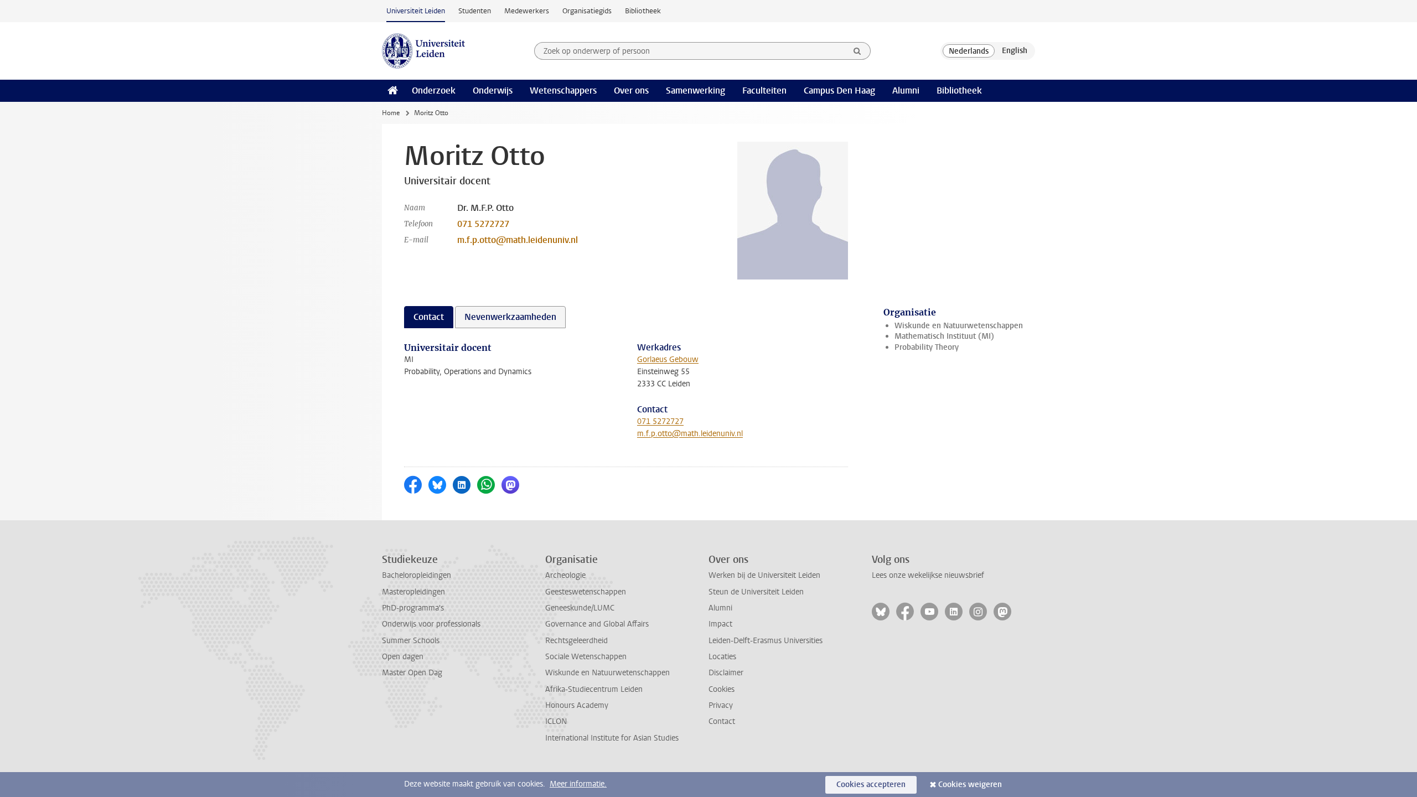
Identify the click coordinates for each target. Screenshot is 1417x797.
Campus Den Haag (839, 90)
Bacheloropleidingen (416, 575)
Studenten (474, 10)
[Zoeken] (857, 51)
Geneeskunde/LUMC (579, 608)
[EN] (1014, 51)
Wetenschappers (563, 90)
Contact (721, 721)
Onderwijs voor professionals (431, 624)
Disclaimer (725, 672)
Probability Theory (926, 347)
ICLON (556, 721)
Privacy (720, 705)
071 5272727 (483, 224)
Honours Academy (576, 705)
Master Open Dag (412, 672)
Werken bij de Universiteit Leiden (764, 575)
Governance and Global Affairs (597, 624)
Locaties (722, 656)
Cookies (721, 689)
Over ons (631, 90)
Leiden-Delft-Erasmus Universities (765, 640)
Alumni (905, 90)
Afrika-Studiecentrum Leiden (594, 689)
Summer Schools (410, 640)
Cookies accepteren (871, 784)
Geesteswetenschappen (585, 592)
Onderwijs (493, 90)
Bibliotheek (643, 10)
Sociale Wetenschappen (586, 656)
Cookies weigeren (970, 784)
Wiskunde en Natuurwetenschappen (958, 325)
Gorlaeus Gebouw (668, 359)
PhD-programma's (413, 608)
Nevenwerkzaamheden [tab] (510, 317)
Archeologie (565, 575)
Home (391, 112)
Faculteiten (764, 90)
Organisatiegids (587, 10)
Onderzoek (434, 90)
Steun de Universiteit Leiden (756, 592)
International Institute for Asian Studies (612, 738)
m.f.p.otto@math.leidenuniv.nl (517, 240)
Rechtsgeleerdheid (576, 640)
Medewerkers (526, 10)
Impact (720, 624)
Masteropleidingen (413, 592)
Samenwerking (695, 90)
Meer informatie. (578, 784)
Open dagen (402, 656)
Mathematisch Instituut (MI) (944, 336)
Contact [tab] (428, 317)
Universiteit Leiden (415, 10)
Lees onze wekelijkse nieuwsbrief (928, 575)
